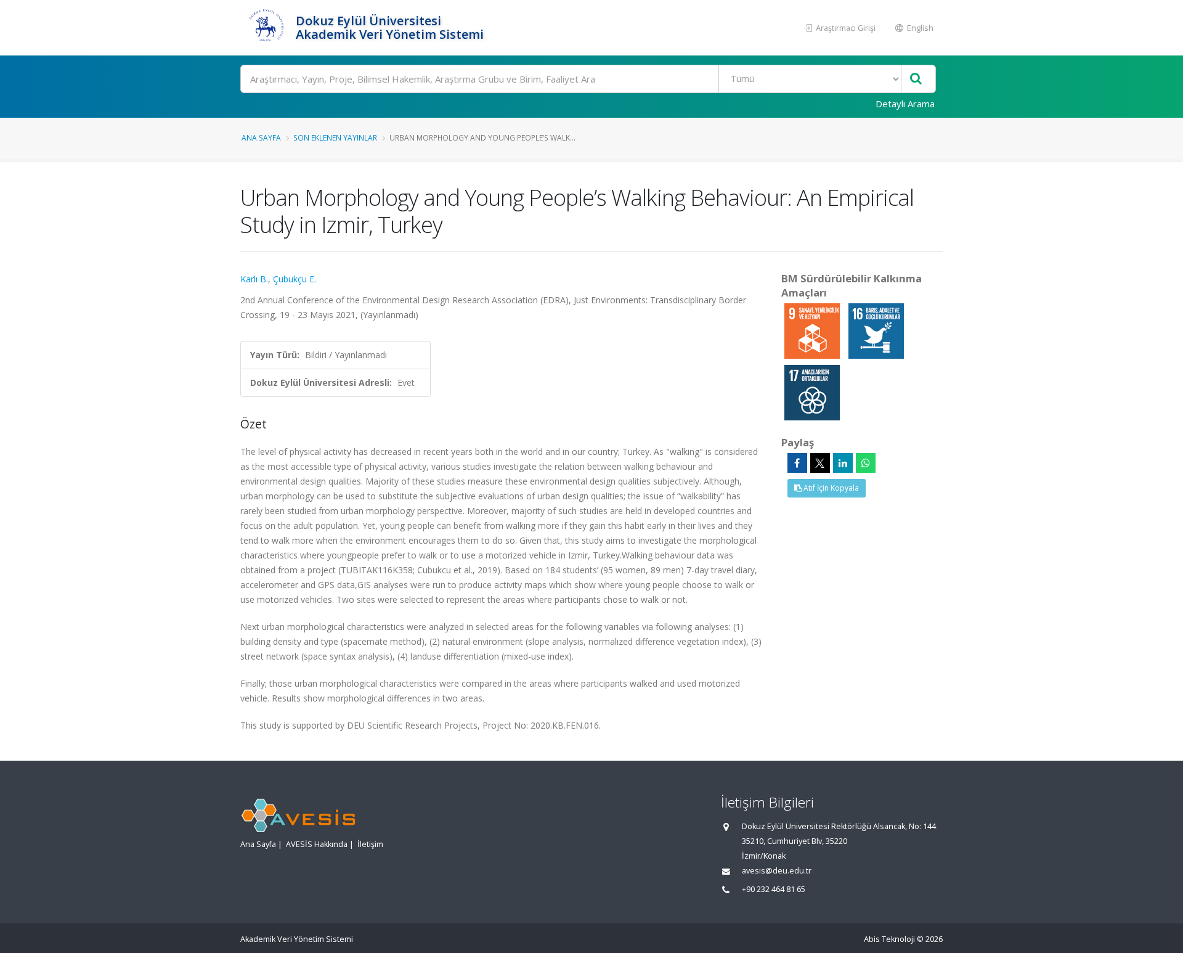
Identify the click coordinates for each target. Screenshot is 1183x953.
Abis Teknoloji (889, 939)
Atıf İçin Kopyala (830, 488)
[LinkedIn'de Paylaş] (843, 463)
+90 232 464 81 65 (773, 889)
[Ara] (916, 79)
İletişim (370, 844)
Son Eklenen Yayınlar (335, 137)
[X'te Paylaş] (820, 463)
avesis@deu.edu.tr (776, 870)
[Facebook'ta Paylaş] (797, 463)
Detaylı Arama (905, 103)
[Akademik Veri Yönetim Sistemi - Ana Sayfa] (266, 27)
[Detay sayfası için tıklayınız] (813, 330)
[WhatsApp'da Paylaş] (866, 463)
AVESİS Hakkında (317, 844)
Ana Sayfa (261, 137)
